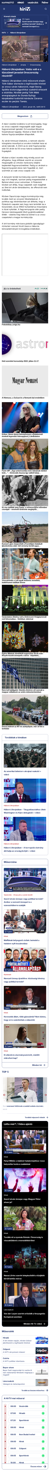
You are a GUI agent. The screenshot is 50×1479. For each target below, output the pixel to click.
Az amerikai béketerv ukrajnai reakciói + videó (22, 773)
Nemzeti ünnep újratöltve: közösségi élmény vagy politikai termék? (24, 980)
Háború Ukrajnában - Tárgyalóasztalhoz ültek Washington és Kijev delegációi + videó (25, 811)
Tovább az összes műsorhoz (33, 1390)
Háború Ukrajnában (18, 33)
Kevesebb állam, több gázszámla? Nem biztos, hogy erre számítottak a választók (25, 1018)
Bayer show (8, 1367)
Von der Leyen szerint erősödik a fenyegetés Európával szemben (24, 1315)
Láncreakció (8, 1310)
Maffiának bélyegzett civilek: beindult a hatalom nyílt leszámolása (21, 942)
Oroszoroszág (35, 65)
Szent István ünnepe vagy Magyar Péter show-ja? (22, 1201)
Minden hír (37, 1065)
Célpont (6, 1349)
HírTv (4, 33)
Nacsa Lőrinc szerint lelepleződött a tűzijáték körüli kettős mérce (24, 1277)
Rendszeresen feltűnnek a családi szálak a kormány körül (23, 1107)
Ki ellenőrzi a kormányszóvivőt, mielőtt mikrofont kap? (22, 1056)
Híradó (6, 1338)
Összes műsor (36, 1466)
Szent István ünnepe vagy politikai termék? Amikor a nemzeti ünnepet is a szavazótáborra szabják (33, 25)
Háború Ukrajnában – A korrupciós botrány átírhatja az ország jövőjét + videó (23, 849)
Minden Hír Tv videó (33, 1324)
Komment (7, 975)
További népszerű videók (35, 1117)
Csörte (6, 1358)
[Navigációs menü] (4, 9)
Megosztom (22, 116)
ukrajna (23, 65)
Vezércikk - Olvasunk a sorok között (18, 895)
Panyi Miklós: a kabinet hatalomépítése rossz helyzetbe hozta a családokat (24, 1162)
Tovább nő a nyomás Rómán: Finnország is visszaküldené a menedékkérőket (23, 1239)
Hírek (6, 936)
